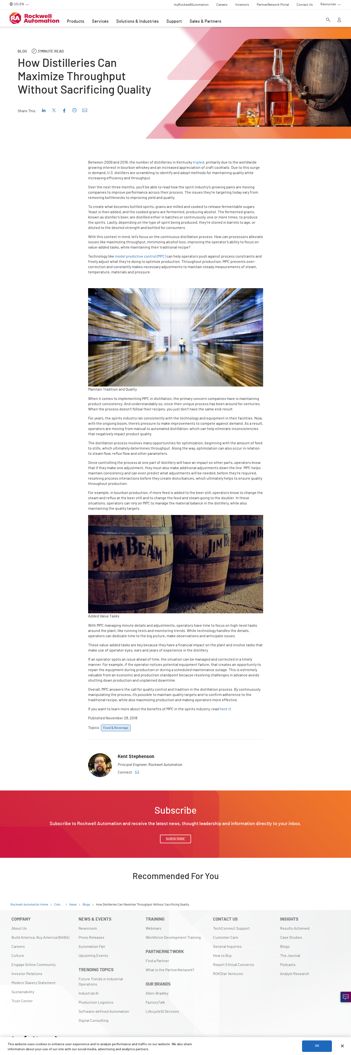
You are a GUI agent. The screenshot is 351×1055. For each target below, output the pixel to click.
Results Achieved (294, 928)
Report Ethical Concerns (233, 965)
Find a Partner (157, 961)
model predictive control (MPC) (140, 256)
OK (317, 1046)
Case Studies (291, 937)
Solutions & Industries (137, 21)
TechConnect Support (231, 928)
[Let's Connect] (345, 997)
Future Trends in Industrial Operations (101, 981)
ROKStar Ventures (228, 974)
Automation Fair (92, 947)
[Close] (342, 1046)
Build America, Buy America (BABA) (40, 937)
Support (174, 21)
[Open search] (328, 20)
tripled (198, 162)
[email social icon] (137, 772)
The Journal (290, 956)
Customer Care (225, 937)
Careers (18, 947)
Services (100, 21)
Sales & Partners (205, 21)
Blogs (285, 947)
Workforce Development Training (173, 937)
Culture (17, 956)
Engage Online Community (33, 965)
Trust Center (22, 1001)
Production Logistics (96, 1002)
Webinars (153, 928)
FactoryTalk (155, 1002)
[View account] (339, 20)
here (224, 709)
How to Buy (222, 956)
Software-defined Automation (104, 1011)
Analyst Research (294, 974)
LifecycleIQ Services (162, 1011)
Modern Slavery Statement (33, 983)
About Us (19, 928)
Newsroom (88, 928)
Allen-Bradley (157, 993)
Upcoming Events (93, 956)
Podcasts (288, 965)
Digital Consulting (93, 1021)
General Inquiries (227, 947)
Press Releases (91, 937)
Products (75, 21)
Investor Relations (26, 974)
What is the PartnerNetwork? (170, 970)
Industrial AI (89, 993)
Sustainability (22, 992)
